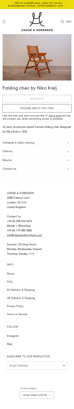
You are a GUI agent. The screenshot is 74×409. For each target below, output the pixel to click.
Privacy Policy (15, 306)
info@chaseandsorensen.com (24, 235)
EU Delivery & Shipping (21, 289)
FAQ (9, 281)
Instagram (13, 335)
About (10, 273)
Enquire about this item (36, 108)
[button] (4, 21)
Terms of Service (17, 314)
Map (9, 343)
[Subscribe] (63, 365)
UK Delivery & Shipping (21, 297)
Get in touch (55, 115)
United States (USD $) (35, 395)
